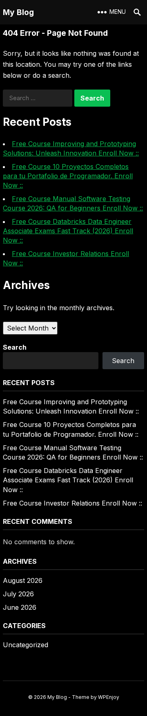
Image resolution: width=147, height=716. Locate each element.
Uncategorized (25, 645)
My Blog (18, 12)
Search (15, 347)
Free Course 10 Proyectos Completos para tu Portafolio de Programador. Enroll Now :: (68, 175)
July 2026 (18, 594)
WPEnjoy (108, 697)
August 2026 (22, 580)
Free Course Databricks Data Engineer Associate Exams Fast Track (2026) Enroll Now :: (68, 230)
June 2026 (19, 607)
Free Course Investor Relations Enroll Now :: (72, 503)
